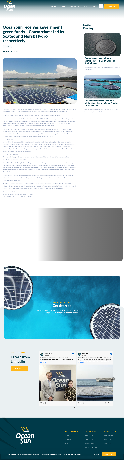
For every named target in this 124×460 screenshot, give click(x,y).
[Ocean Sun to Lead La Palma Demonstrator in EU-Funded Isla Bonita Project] (102, 44)
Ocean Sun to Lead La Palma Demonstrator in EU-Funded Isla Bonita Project (100, 60)
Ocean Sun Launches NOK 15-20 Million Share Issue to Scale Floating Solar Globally (102, 103)
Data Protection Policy (73, 454)
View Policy (95, 454)
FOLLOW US (19, 368)
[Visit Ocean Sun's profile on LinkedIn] (42, 354)
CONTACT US (111, 6)
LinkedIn (107, 439)
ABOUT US (89, 435)
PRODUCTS (68, 435)
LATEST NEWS (90, 443)
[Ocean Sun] (9, 10)
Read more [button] (43, 362)
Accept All (109, 454)
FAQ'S (66, 443)
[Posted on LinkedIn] (73, 354)
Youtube (107, 443)
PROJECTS (67, 439)
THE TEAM (89, 439)
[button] (38, 378)
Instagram (108, 435)
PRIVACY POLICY (91, 447)
